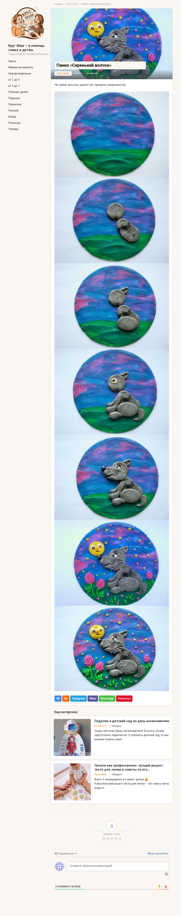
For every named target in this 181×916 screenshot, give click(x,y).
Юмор (12, 116)
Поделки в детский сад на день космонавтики (131, 721)
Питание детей (18, 92)
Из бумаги (100, 726)
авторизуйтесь (160, 853)
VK (58, 698)
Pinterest (124, 698)
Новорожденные (19, 73)
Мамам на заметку (20, 67)
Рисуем (13, 110)
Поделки (14, 98)
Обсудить (116, 726)
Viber (92, 698)
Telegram (78, 698)
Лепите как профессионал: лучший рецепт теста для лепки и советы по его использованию (128, 769)
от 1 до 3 (14, 79)
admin (77, 73)
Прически (14, 104)
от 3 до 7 (14, 86)
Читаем (13, 129)
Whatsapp (107, 698)
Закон (12, 61)
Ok (66, 698)
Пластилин (72, 4)
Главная (58, 4)
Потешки (14, 123)
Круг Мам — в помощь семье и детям (26, 48)
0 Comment (92, 73)
